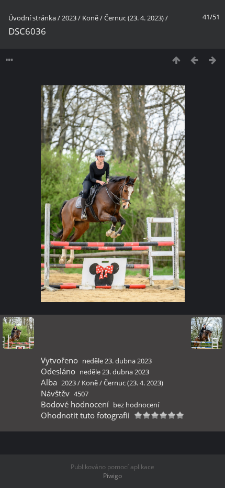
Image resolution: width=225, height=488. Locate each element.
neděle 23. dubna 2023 (117, 360)
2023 (69, 18)
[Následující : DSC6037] (213, 60)
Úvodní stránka (32, 18)
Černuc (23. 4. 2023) (134, 18)
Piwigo (112, 475)
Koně (90, 18)
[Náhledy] (176, 60)
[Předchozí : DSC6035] (194, 60)
